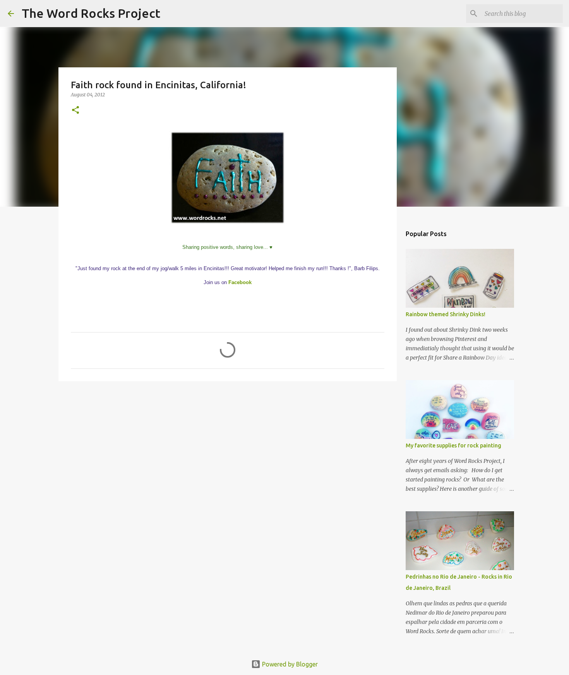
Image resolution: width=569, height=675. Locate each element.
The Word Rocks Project (91, 13)
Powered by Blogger (289, 664)
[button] (75, 110)
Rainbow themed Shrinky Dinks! (445, 314)
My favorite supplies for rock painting (453, 445)
